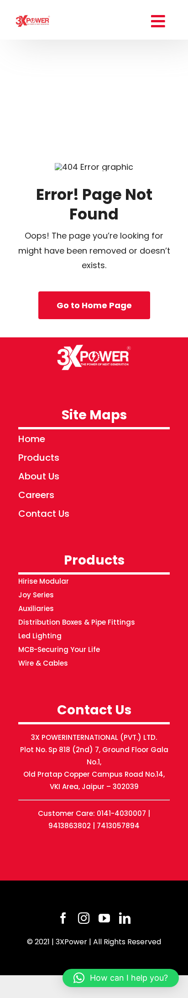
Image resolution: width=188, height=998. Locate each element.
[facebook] (63, 918)
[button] (121, 978)
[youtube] (104, 918)
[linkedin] (125, 918)
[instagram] (83, 918)
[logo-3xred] (33, 15)
